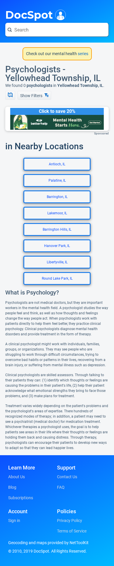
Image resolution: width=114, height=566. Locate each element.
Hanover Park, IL (57, 246)
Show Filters (31, 95)
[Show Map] (10, 95)
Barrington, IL (57, 197)
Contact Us (67, 476)
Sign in (14, 520)
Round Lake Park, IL (57, 278)
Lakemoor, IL (57, 213)
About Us (16, 476)
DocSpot (29, 14)
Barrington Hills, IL (57, 229)
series (82, 53)
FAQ (61, 487)
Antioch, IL (57, 164)
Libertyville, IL (57, 262)
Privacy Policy (69, 520)
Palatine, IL (57, 180)
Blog (12, 487)
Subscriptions (20, 497)
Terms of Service (72, 531)
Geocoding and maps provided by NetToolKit (48, 542)
